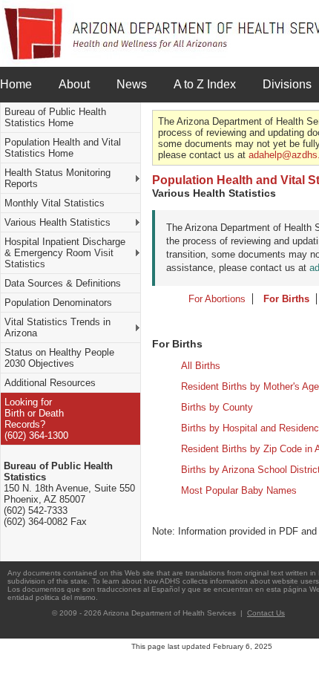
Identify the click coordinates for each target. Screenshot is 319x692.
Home (16, 84)
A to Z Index (205, 84)
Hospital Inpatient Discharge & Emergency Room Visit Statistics (64, 253)
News (131, 84)
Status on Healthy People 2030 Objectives (59, 358)
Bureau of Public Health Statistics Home (55, 117)
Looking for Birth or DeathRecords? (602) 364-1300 (36, 418)
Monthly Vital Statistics (54, 203)
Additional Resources (50, 382)
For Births (286, 298)
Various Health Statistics (57, 222)
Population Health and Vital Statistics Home (62, 148)
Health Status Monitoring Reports (57, 178)
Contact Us (266, 613)
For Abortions (217, 298)
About (74, 84)
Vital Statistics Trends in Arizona (57, 327)
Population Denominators (58, 302)
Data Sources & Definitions (62, 283)
